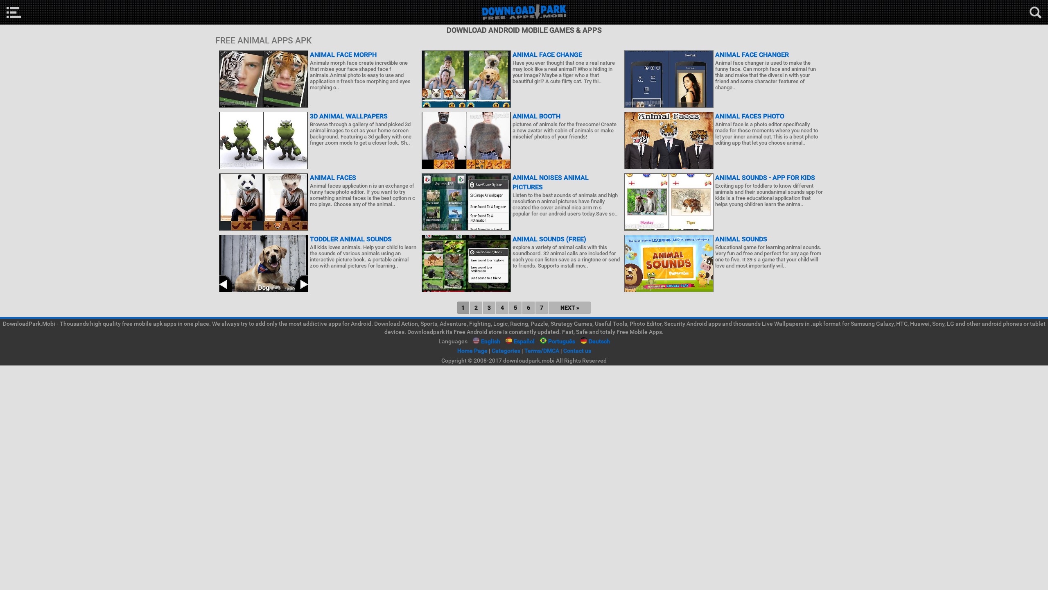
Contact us (577, 350)
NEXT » (569, 307)
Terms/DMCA (541, 350)
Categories (506, 350)
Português (561, 341)
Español (524, 341)
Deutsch (599, 341)
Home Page (472, 350)
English (490, 341)
